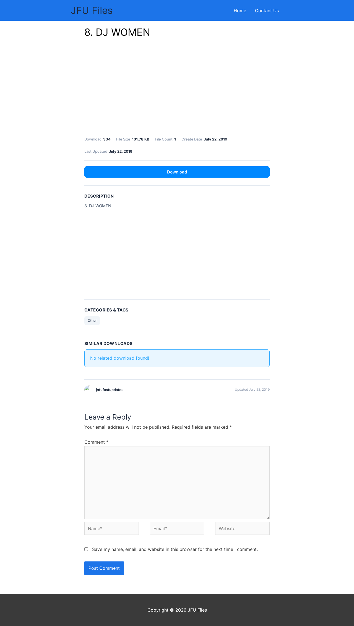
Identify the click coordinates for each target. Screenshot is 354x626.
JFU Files (92, 10)
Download (177, 172)
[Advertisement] (177, 88)
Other (92, 320)
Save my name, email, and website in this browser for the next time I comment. (175, 549)
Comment (96, 442)
